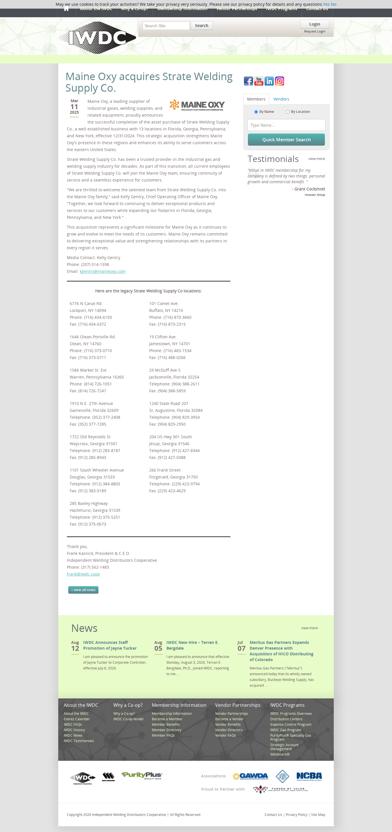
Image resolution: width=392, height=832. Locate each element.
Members (256, 99)
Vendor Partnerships (236, 8)
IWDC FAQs (73, 724)
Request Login (314, 31)
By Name (266, 111)
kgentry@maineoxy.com (102, 271)
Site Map (318, 814)
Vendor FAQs (225, 735)
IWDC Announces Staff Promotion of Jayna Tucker (110, 645)
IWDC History (74, 729)
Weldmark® (280, 754)
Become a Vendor (229, 719)
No (333, 4)
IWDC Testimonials (79, 740)
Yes (326, 4)
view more (316, 158)
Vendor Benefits (228, 724)
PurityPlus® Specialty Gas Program (290, 737)
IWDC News (73, 735)
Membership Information (182, 8)
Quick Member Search (286, 139)
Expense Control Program (290, 724)
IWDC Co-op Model (128, 719)
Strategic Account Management (284, 746)
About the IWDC (96, 8)
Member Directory (166, 729)
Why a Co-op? (134, 8)
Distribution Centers (286, 719)
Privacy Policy (296, 814)
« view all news (83, 589)
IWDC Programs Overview (291, 713)
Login (314, 24)
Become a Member (167, 719)
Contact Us (317, 8)
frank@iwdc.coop (83, 574)
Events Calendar (77, 719)
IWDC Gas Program (285, 729)
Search (201, 25)
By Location (300, 111)
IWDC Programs (281, 8)
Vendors (281, 99)
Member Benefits (166, 724)
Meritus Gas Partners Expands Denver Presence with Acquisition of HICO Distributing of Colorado (281, 651)
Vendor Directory (228, 729)
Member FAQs (163, 735)
